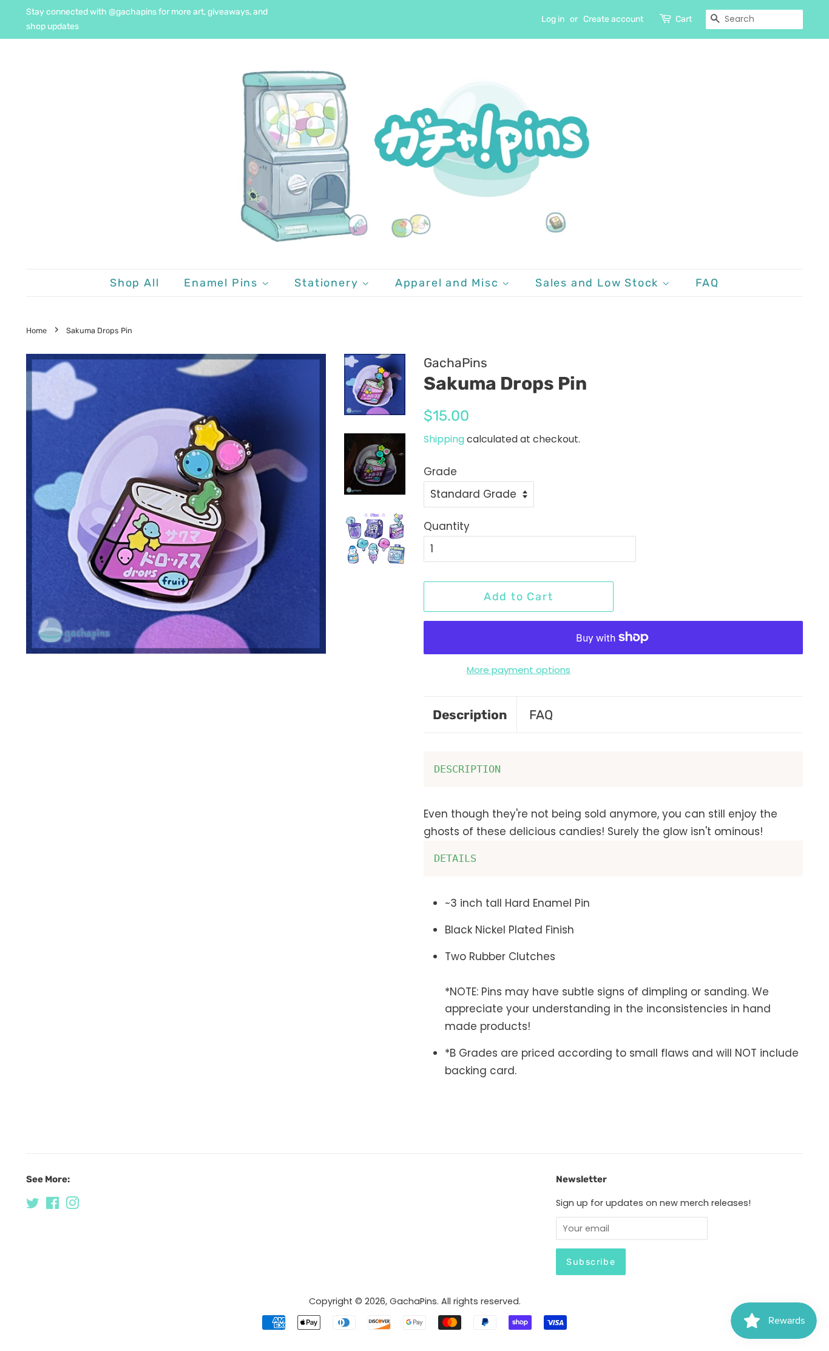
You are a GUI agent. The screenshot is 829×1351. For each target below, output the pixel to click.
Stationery (328, 282)
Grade (440, 471)
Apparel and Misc (448, 282)
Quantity (447, 526)
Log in (552, 19)
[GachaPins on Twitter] (32, 1205)
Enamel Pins (223, 282)
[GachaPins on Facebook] (52, 1205)
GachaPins (413, 1301)
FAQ (707, 282)
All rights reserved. (481, 1301)
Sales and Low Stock (598, 282)
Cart (683, 19)
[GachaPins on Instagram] (72, 1205)
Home (36, 330)
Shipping (444, 439)
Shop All (134, 282)
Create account (613, 19)
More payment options (518, 669)
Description (470, 714)
